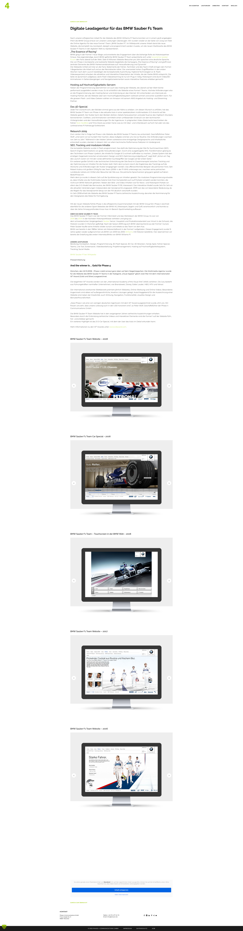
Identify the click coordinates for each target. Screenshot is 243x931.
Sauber (106, 221)
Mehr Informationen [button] (121, 894)
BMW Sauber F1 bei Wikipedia (83, 255)
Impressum (127, 928)
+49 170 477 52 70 (113, 915)
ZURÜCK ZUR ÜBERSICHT (78, 21)
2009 (80, 219)
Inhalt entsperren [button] (121, 890)
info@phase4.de (112, 917)
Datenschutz (141, 928)
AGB (153, 928)
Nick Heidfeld (82, 123)
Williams (129, 232)
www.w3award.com (117, 327)
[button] (4, 927)
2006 (72, 219)
